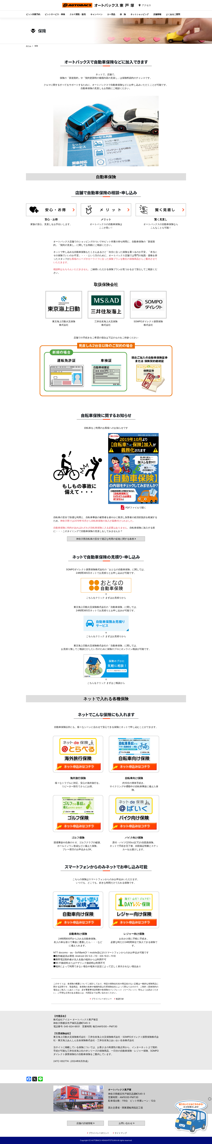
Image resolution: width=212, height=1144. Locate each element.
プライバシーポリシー (102, 999)
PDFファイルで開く (135, 507)
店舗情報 (157, 14)
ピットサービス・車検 (55, 14)
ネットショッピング (140, 14)
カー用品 (111, 14)
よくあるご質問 (173, 14)
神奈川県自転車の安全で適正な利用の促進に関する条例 (105, 538)
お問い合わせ (126, 1123)
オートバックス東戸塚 (98, 7)
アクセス (146, 5)
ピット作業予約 (33, 14)
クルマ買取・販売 (78, 14)
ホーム (28, 46)
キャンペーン (96, 14)
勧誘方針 (120, 999)
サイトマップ (121, 1133)
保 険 (123, 14)
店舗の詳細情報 (84, 1123)
